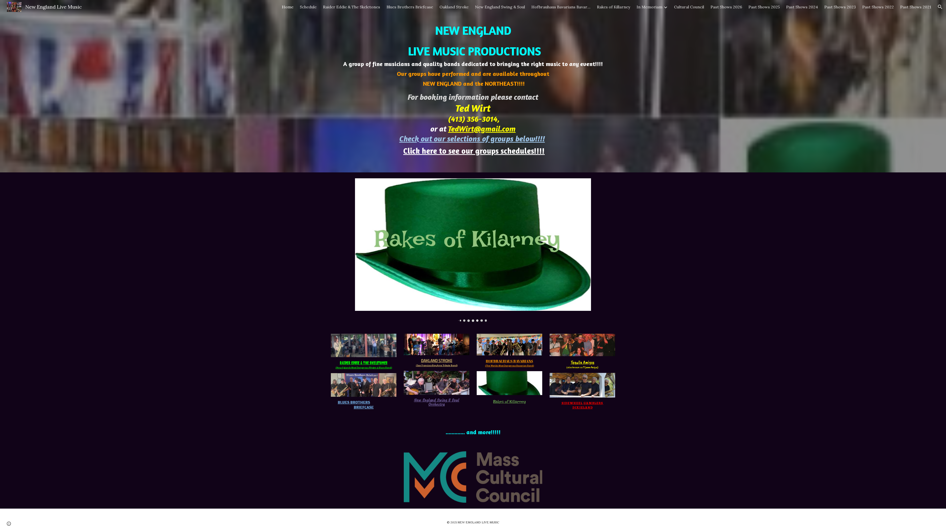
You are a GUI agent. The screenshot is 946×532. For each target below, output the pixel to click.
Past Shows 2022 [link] (878, 6)
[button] (940, 7)
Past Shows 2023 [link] (840, 6)
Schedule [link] (308, 6)
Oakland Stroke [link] (454, 6)
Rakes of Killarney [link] (613, 6)
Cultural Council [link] (689, 6)
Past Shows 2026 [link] (726, 6)
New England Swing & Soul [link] (500, 6)
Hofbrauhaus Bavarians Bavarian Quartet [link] (561, 6)
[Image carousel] (473, 250)
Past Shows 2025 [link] (764, 6)
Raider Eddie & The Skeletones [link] (351, 6)
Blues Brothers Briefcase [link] (410, 6)
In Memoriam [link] (649, 6)
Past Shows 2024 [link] (802, 6)
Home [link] (287, 6)
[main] (473, 86)
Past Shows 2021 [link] (915, 6)
